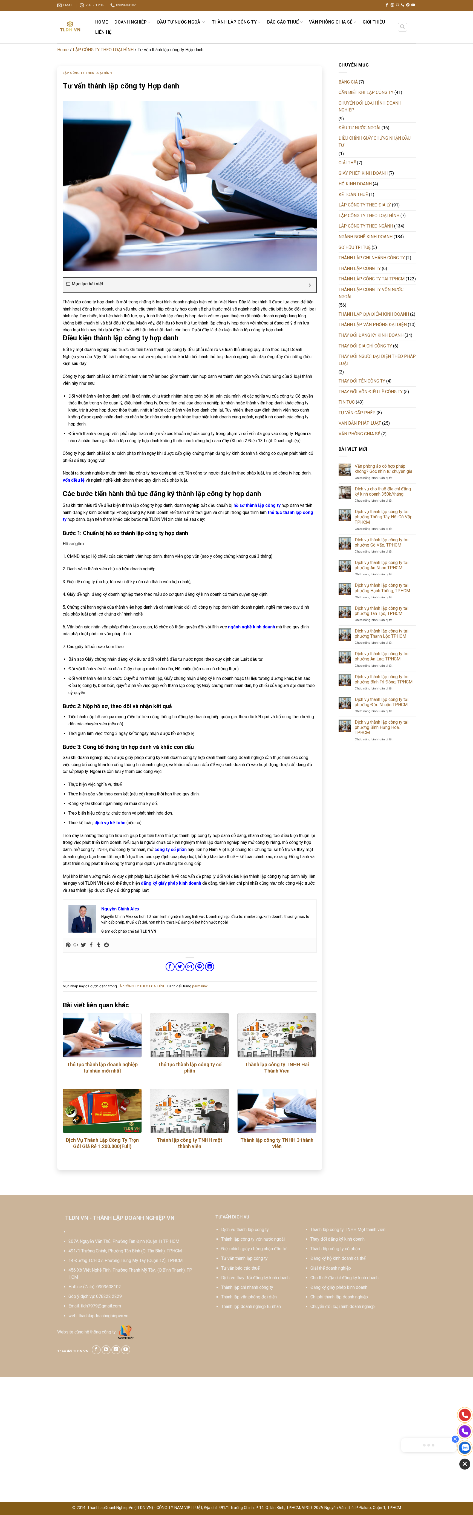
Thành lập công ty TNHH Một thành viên (347, 1229)
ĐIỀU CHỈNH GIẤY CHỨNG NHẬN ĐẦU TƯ (375, 142)
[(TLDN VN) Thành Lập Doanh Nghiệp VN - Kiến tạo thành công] (70, 27)
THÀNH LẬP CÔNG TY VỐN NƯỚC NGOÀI (371, 293)
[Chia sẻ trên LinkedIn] (209, 966)
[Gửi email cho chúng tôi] (397, 5)
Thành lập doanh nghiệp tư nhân (251, 1306)
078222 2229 (109, 1296)
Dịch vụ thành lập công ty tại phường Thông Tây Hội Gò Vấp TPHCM (384, 517)
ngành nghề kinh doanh (251, 626)
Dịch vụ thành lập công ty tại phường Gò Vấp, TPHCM (381, 542)
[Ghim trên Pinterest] (199, 966)
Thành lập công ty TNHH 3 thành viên (276, 1143)
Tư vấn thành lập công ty (244, 1258)
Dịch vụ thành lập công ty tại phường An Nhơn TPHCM (381, 565)
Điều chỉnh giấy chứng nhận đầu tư (254, 1248)
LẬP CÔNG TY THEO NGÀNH (366, 226)
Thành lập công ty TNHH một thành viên (189, 1143)
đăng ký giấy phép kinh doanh (171, 883)
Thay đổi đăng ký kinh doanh (337, 1239)
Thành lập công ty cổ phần (335, 1248)
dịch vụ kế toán (109, 822)
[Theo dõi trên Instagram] (392, 5)
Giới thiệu (374, 22)
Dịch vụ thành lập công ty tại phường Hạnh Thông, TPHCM (382, 588)
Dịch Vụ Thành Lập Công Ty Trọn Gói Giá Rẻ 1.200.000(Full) (102, 1143)
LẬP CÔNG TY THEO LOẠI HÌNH (103, 49)
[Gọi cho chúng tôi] (402, 5)
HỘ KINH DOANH (355, 183)
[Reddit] (106, 945)
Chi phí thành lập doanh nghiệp (339, 1297)
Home (101, 22)
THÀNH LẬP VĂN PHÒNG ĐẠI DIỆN (373, 324)
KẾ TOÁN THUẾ (353, 194)
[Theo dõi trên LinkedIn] (115, 1349)
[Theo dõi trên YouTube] (413, 5)
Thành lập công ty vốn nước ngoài (253, 1239)
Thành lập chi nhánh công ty (247, 1287)
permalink (199, 986)
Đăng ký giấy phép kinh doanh (338, 1287)
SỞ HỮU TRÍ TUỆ (355, 247)
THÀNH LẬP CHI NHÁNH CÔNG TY (372, 257)
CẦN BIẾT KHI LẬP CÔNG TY (366, 92)
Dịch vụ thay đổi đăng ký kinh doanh (255, 1277)
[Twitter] (83, 945)
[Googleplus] (75, 945)
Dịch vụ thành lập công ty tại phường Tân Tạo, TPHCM (381, 611)
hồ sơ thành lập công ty (257, 505)
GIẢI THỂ (347, 162)
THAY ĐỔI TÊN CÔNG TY (362, 381)
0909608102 (108, 1286)
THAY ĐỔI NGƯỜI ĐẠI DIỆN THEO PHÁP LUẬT (377, 360)
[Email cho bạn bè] (189, 966)
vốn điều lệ (74, 480)
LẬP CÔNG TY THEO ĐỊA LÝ (365, 205)
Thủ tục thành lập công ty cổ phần (189, 1068)
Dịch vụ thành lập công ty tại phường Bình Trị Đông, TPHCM (384, 679)
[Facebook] (91, 945)
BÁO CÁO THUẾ (283, 22)
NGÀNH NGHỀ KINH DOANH (366, 236)
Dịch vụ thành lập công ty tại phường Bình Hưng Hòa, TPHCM (381, 727)
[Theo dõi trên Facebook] (386, 5)
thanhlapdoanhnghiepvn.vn (103, 1315)
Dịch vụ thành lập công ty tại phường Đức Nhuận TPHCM (381, 702)
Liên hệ (103, 32)
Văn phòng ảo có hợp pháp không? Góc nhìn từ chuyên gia (383, 469)
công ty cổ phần (170, 849)
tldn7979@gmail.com (101, 1306)
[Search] (402, 27)
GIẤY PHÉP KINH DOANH (363, 173)
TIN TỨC (347, 402)
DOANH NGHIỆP (130, 22)
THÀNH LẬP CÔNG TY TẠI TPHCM (372, 278)
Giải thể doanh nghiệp (330, 1268)
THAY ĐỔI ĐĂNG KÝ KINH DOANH (371, 335)
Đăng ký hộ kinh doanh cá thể (337, 1258)
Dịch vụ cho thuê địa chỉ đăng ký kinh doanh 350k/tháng (383, 491)
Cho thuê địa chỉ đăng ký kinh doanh (344, 1277)
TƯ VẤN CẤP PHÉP (357, 412)
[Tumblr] (98, 945)
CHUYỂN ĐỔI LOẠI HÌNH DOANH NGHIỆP (370, 106)
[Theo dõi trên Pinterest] (407, 5)
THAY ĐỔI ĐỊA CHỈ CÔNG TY (365, 346)
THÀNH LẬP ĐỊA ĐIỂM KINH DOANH (374, 314)
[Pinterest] (68, 945)
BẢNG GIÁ (348, 82)
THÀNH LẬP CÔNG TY (234, 22)
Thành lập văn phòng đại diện (249, 1297)
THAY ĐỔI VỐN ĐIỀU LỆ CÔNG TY (371, 391)
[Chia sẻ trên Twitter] (179, 966)
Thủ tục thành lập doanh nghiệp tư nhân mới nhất (102, 1068)
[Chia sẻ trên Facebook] (170, 966)
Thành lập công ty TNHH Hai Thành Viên (277, 1068)
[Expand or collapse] (310, 285)
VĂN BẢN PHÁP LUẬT (360, 423)
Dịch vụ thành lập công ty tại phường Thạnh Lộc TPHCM (381, 633)
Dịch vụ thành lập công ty (245, 1229)
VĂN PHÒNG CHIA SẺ (330, 22)
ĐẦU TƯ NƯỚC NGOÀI (179, 22)
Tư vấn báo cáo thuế (240, 1268)
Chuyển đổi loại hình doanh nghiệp (342, 1306)
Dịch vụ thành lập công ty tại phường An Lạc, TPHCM (381, 656)
